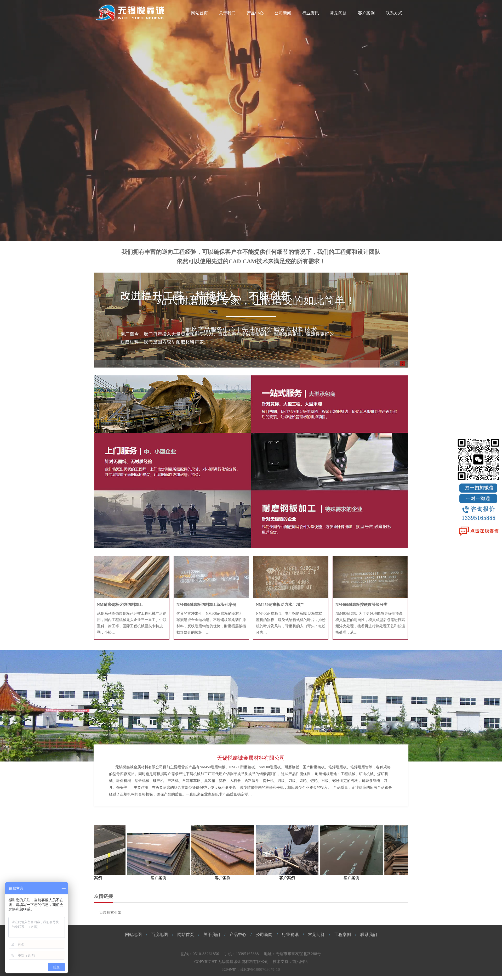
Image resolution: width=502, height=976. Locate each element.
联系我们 (368, 934)
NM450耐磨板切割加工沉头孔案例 (206, 604)
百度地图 (159, 934)
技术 (277, 962)
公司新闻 (283, 13)
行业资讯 (310, 13)
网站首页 (199, 13)
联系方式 (394, 13)
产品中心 (255, 13)
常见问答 (316, 934)
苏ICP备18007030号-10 (260, 969)
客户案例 (366, 13)
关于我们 (227, 13)
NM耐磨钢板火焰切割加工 (120, 604)
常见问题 (338, 13)
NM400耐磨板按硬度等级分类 (361, 604)
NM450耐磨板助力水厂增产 (280, 604)
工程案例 (342, 934)
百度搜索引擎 (110, 913)
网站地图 (133, 934)
